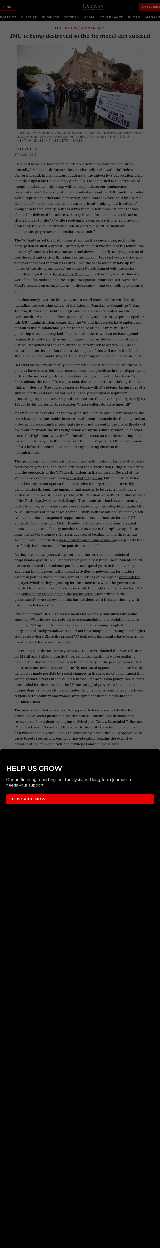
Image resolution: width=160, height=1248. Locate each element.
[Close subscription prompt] (156, 757)
